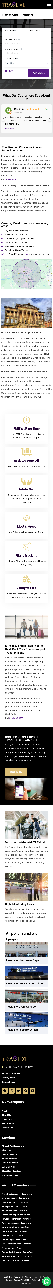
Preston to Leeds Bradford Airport (25, 983)
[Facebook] (5, 1091)
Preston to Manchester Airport (23, 960)
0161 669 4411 (12, 179)
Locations (7, 1119)
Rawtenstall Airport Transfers (16, 1219)
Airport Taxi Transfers (13, 1146)
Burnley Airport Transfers (14, 1210)
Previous (3, 119)
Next (49, 119)
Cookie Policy (8, 1082)
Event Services (9, 1167)
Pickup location (11, 40)
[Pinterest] (25, 1091)
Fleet (4, 1111)
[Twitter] (18, 1091)
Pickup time (34, 30)
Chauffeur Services (11, 1171)
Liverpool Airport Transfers (15, 1198)
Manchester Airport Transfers (17, 1194)
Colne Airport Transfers (13, 1235)
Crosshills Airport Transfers (15, 1260)
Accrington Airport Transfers (16, 1223)
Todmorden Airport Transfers (17, 1256)
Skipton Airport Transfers (14, 1231)
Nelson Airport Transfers (14, 1248)
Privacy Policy (8, 1078)
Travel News (8, 1123)
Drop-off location (13, 49)
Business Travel (9, 1158)
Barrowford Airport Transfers (16, 1244)
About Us (6, 1115)
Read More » (10, 129)
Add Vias (11, 71)
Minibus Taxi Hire (10, 1175)
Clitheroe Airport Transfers (15, 1227)
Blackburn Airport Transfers (16, 1214)
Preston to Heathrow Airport (22, 1029)
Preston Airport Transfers (15, 1202)
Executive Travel (10, 1162)
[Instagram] (12, 1091)
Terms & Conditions (11, 1073)
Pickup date (9, 30)
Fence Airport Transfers (14, 1239)
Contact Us (7, 1127)
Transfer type (10, 59)
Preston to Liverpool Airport (21, 1006)
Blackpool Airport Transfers (15, 1206)
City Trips (6, 1150)
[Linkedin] (32, 1091)
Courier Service (9, 1154)
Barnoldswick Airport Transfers (17, 1252)
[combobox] (26, 64)
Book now (39, 73)
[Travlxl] (13, 4)
